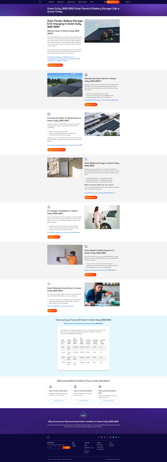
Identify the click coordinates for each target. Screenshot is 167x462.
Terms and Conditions (56, 459)
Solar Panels (99, 444)
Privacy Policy (64, 459)
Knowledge (86, 442)
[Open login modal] (127, 2)
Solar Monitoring (100, 449)
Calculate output (58, 400)
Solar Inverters (100, 446)
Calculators (111, 444)
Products (99, 442)
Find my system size (108, 400)
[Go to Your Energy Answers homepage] (40, 2)
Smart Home (87, 451)
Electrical (86, 452)
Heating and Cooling (88, 447)
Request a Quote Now (55, 65)
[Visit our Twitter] (105, 437)
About (49, 459)
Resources (111, 446)
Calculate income (83, 400)
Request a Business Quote (56, 149)
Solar (85, 444)
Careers (70, 459)
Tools (110, 442)
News (73, 442)
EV (85, 449)
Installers (74, 446)
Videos (73, 444)
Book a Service (90, 274)
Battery (86, 446)
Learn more (52, 310)
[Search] (129, 2)
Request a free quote (113, 2)
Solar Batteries (100, 447)
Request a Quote (91, 104)
